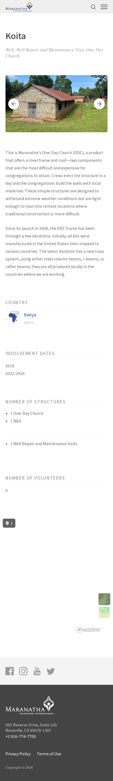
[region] (56, 576)
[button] (13, 103)
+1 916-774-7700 (20, 736)
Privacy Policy (17, 753)
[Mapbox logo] (88, 630)
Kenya (30, 315)
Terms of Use (49, 753)
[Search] (93, 6)
